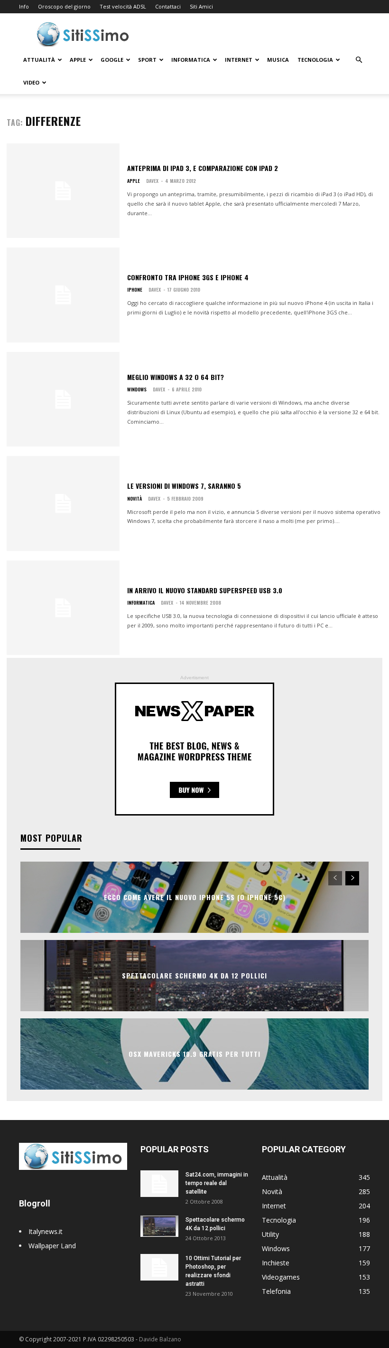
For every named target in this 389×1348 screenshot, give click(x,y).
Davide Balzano (160, 1339)
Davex (152, 180)
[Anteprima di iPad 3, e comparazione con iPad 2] (63, 190)
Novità (134, 498)
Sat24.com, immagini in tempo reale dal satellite (216, 1183)
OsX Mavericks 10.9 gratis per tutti (194, 1054)
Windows (137, 389)
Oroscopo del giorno (64, 6)
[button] (358, 60)
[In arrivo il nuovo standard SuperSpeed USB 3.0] (63, 607)
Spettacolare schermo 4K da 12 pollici (194, 976)
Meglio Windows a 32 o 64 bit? (175, 377)
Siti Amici (201, 6)
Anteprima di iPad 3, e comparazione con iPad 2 (202, 168)
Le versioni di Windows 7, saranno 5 (184, 486)
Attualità (39, 59)
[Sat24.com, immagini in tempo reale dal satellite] (159, 1183)
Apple (78, 59)
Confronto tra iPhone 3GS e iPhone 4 (188, 277)
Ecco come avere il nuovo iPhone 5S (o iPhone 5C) (195, 897)
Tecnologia (315, 59)
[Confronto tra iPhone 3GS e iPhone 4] (63, 294)
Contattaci (168, 6)
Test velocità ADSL (123, 6)
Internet (238, 59)
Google (112, 59)
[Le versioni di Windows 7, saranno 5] (63, 503)
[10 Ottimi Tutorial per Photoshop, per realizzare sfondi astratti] (159, 1267)
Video (31, 82)
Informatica (190, 59)
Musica (278, 59)
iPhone (134, 289)
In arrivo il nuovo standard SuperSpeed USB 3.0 (204, 590)
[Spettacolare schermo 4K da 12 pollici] (159, 1226)
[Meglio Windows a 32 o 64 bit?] (63, 399)
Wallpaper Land (52, 1245)
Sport (147, 59)
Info (24, 6)
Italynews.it (45, 1231)
